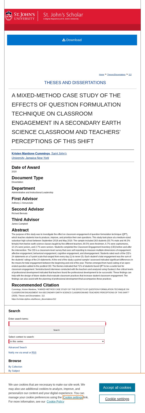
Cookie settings (73, 397)
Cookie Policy (55, 401)
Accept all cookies (117, 387)
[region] (72, 393)
